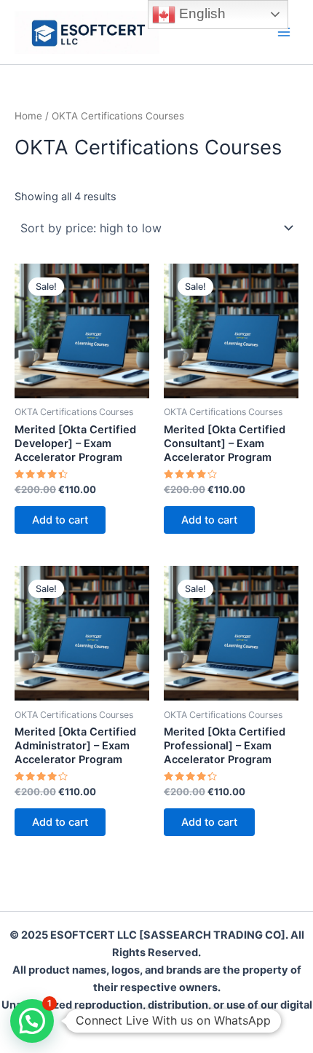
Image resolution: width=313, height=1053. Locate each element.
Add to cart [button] (60, 519)
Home (28, 116)
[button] (32, 1021)
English (200, 13)
